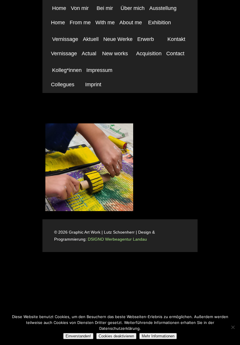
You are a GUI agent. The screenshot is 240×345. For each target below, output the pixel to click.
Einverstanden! (78, 336)
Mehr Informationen (158, 336)
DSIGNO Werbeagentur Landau (118, 239)
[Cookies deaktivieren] (233, 327)
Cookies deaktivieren (116, 336)
